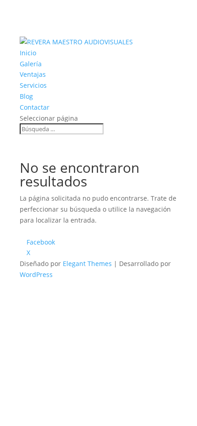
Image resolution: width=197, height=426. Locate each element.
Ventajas (33, 74)
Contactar (34, 107)
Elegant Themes (87, 263)
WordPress (36, 274)
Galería (31, 63)
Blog (26, 96)
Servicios (33, 85)
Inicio (28, 52)
